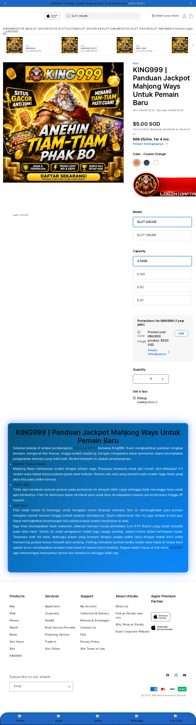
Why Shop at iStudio (130, 624)
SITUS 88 (22, 28)
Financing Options (57, 634)
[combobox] (102, 15)
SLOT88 (72, 28)
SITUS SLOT (57, 28)
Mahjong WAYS (85, 448)
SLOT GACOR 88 (89, 28)
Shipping (155, 129)
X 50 (140, 287)
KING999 (9, 28)
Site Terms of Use (92, 648)
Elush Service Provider (60, 627)
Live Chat (176, 720)
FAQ (83, 634)
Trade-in (50, 641)
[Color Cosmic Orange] (136, 163)
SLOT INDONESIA (162, 28)
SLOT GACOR (38, 28)
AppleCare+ (53, 606)
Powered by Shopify (174, 695)
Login (59, 720)
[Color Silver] (156, 163)
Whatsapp (137, 720)
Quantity (139, 369)
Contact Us (88, 627)
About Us (122, 606)
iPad (12, 613)
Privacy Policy (90, 641)
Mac (12, 606)
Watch (14, 627)
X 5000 (142, 261)
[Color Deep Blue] (147, 163)
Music (13, 634)
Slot (12, 648)
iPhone (14, 620)
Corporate (52, 613)
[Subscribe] (68, 686)
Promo (20, 720)
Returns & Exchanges (94, 620)
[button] (9, 28)
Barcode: (162, 110)
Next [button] (191, 3)
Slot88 (49, 620)
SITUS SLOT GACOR (135, 28)
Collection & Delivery (94, 613)
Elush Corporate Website (132, 631)
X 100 (141, 274)
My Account (88, 606)
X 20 (140, 300)
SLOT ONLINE (111, 28)
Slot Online (52, 648)
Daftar (98, 720)
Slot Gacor (17, 641)
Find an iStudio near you (129, 615)
